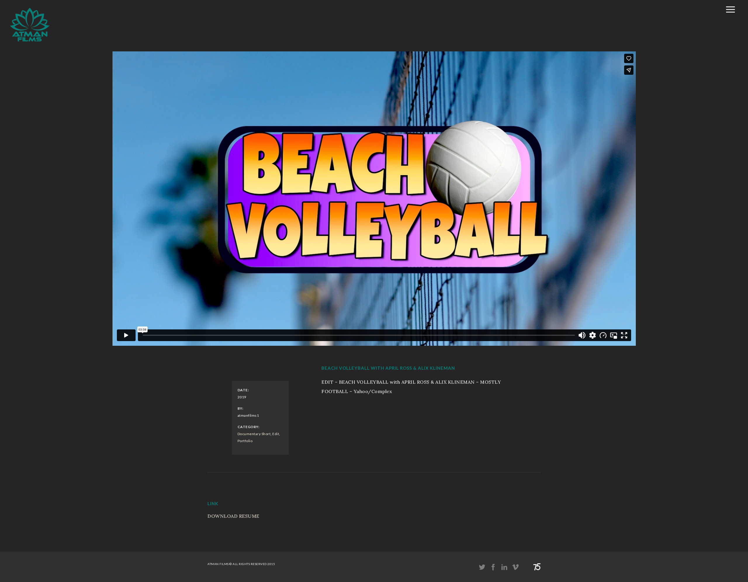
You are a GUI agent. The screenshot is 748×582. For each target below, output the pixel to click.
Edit (275, 434)
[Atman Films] (30, 45)
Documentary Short (254, 434)
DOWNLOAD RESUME (233, 516)
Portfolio (245, 441)
